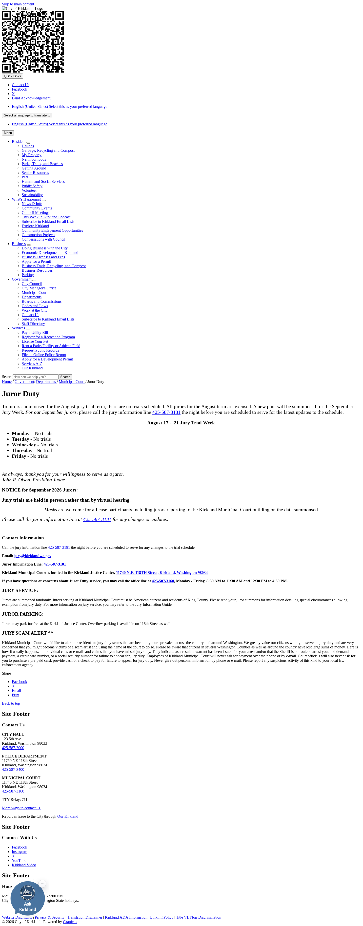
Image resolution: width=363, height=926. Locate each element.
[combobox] (27, 115)
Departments (31, 297)
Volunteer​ (29, 190)
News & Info (32, 204)
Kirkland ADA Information (126, 917)
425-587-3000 (13, 748)
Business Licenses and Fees (43, 257)
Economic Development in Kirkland (50, 252)
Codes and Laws (35, 306)
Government (21, 279)
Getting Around (34, 168)
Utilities (28, 146)
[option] (186, 106)
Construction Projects (38, 235)
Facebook (19, 847)
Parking (28, 275)
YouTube (19, 860)
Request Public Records (40, 350)
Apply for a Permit (36, 261)
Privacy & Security (49, 917)
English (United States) (59, 106)
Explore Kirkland (35, 226)
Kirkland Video (24, 865)
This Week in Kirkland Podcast (46, 217)
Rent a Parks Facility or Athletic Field (51, 346)
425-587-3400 (13, 769)
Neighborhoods (34, 159)
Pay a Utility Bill (35, 332)
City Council (32, 284)
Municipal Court (34, 292)
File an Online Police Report (44, 355)
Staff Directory (33, 323)
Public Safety (32, 186)
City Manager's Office (39, 288)
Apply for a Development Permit (47, 359)
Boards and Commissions (41, 301)
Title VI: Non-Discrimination (198, 917)
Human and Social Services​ (43, 181)
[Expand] (28, 143)
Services (18, 328)
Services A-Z (32, 363)
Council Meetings (35, 212)
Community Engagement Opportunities (52, 230)
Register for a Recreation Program (48, 337)
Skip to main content (18, 4)
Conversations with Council (43, 239)
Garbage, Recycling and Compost (48, 150)
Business (19, 244)
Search (7, 377)
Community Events (37, 208)
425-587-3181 (166, 412)
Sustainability (32, 195)
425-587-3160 (163, 581)
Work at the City (34, 310)
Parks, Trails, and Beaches (42, 164)
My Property (31, 155)
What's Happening (26, 199)
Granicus (70, 922)
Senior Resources (35, 172)
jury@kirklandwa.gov (32, 556)
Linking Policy (161, 917)
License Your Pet (35, 341)
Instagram (19, 852)
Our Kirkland (32, 368)
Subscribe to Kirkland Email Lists (48, 221)
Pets (25, 177)
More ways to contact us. (21, 808)
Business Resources (37, 270)
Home (7, 381)
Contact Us (30, 315)
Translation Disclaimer (84, 917)
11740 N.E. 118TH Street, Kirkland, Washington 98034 (162, 572)
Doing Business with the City (45, 248)
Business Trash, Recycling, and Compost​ (54, 266)
